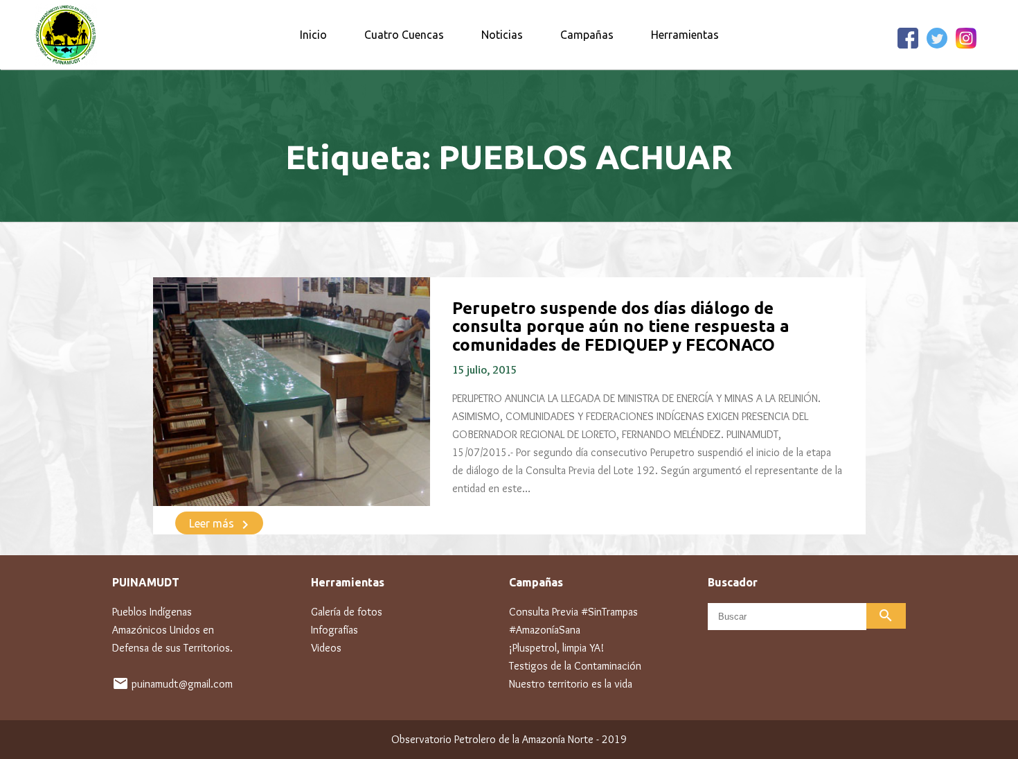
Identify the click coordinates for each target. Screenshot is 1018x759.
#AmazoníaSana (544, 629)
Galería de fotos (346, 611)
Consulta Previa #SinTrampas (573, 611)
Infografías (334, 629)
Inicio (313, 34)
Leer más (221, 524)
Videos (326, 647)
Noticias (502, 34)
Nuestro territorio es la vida (570, 683)
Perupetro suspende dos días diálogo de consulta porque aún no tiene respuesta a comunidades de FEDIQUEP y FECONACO (620, 326)
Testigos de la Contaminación (575, 665)
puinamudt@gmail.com (182, 683)
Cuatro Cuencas (404, 34)
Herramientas (685, 34)
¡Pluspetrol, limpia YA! (556, 647)
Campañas (587, 34)
